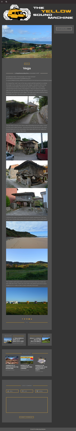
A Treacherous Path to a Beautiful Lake (18, 340)
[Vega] (25, 319)
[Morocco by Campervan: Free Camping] (27, 360)
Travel (27, 63)
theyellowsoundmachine (22, 73)
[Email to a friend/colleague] (29, 319)
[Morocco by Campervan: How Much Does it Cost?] (41, 360)
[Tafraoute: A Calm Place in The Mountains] (12, 360)
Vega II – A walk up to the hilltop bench (35, 340)
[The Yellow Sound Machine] (38, 12)
